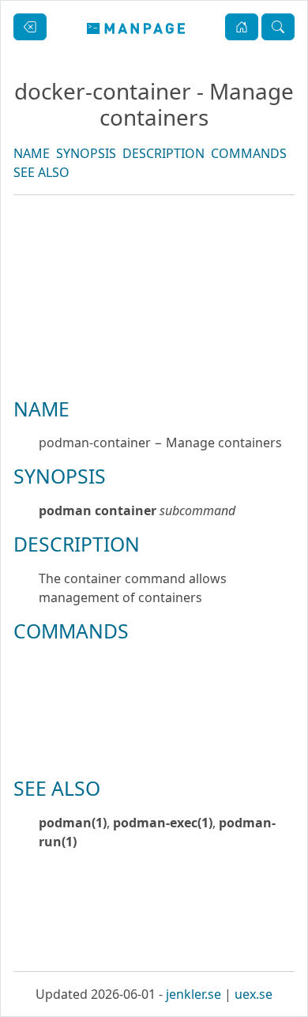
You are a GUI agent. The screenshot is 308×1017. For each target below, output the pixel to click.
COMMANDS (249, 153)
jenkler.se (193, 994)
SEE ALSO (41, 172)
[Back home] (136, 26)
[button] (241, 26)
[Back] (30, 26)
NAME (31, 153)
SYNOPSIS (86, 153)
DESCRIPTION (163, 153)
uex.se (253, 994)
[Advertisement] (154, 350)
